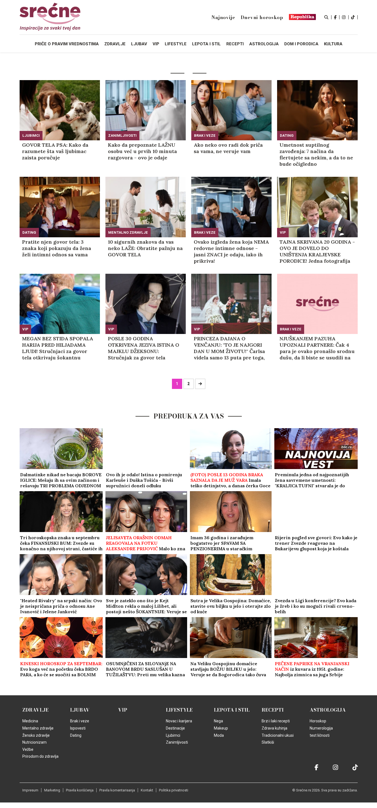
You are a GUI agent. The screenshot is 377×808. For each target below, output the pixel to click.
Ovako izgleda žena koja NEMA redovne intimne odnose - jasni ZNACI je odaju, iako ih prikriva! (231, 251)
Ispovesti (78, 728)
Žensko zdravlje (36, 735)
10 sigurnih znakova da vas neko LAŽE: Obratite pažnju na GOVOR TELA (145, 248)
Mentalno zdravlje (128, 232)
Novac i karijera (179, 721)
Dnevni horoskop (262, 17)
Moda (219, 735)
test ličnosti (320, 735)
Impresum (30, 790)
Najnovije (223, 17)
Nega (218, 721)
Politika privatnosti (173, 790)
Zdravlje (35, 710)
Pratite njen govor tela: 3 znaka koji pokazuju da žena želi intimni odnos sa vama (56, 248)
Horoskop (318, 721)
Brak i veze (205, 135)
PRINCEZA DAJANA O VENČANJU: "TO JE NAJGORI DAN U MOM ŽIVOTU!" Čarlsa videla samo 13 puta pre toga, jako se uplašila (229, 348)
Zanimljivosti (122, 135)
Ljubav (80, 710)
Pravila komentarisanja (117, 790)
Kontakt (147, 790)
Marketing (52, 790)
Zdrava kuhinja (274, 728)
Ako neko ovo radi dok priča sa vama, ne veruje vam (228, 148)
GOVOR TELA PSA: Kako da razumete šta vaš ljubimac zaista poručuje (55, 151)
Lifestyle (179, 710)
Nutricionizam (34, 742)
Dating (287, 135)
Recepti (273, 710)
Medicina (30, 721)
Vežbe (27, 749)
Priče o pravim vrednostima (67, 43)
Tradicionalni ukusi (278, 735)
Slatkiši (268, 742)
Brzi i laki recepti (276, 721)
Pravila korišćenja (80, 790)
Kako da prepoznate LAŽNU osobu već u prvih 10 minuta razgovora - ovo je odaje (142, 151)
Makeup (221, 728)
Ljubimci (31, 135)
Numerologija (321, 728)
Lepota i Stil (231, 710)
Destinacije (175, 728)
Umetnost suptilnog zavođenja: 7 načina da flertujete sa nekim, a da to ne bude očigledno (316, 154)
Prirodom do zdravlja (40, 756)
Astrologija (328, 710)
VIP (283, 232)
